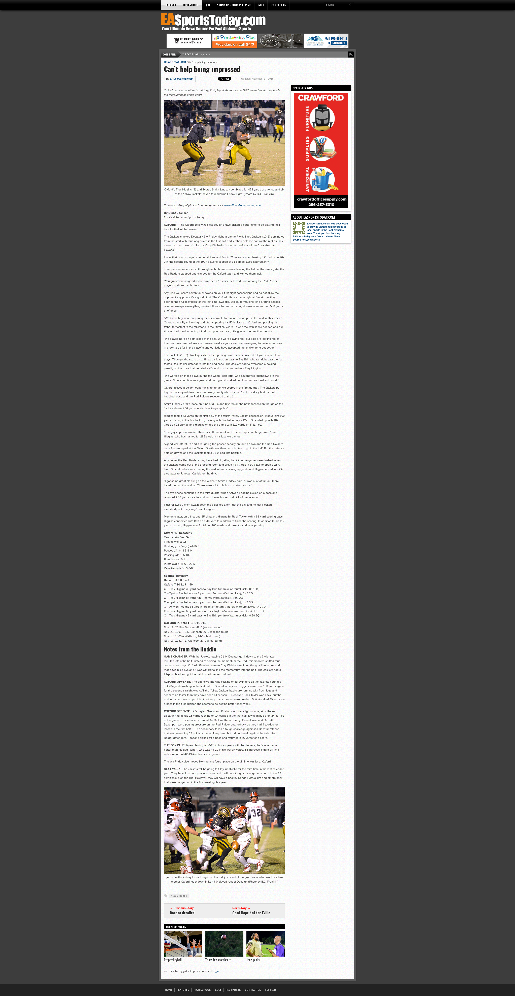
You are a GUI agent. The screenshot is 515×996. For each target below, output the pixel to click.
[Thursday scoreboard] (224, 955)
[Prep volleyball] (183, 955)
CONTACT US (278, 5)
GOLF (261, 5)
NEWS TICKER (179, 896)
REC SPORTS (233, 990)
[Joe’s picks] (265, 955)
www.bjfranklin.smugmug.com (243, 205)
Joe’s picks (253, 959)
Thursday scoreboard (218, 959)
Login (215, 971)
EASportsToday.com (181, 78)
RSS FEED (270, 990)
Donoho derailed (182, 912)
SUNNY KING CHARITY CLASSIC (234, 5)
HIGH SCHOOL (191, 5)
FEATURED (170, 5)
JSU (208, 5)
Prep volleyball (173, 959)
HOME (168, 990)
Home (167, 62)
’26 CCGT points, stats (196, 54)
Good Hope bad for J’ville (251, 912)
